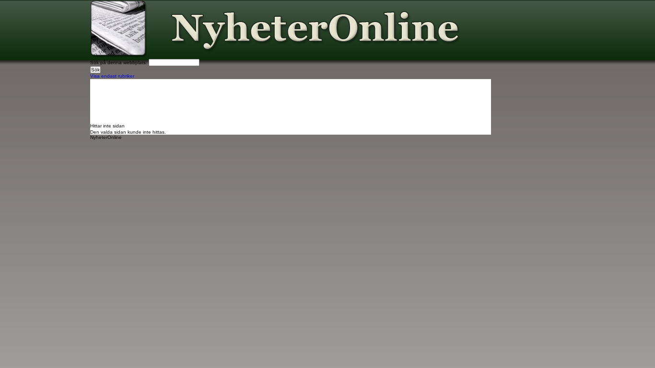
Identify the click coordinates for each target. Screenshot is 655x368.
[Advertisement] (264, 100)
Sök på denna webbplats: (119, 62)
